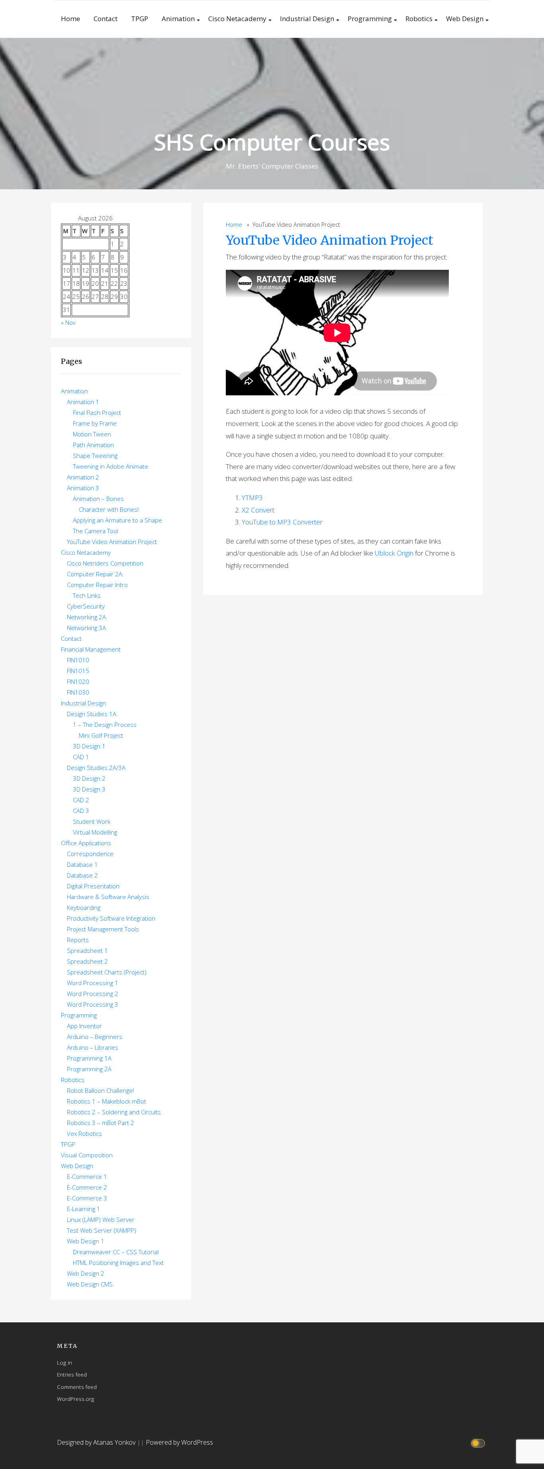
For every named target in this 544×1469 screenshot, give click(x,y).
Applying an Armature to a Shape (117, 520)
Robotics (418, 18)
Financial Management (91, 649)
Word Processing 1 (92, 983)
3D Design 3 (89, 789)
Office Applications (86, 843)
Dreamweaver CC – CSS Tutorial (116, 1252)
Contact (105, 18)
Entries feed (72, 1374)
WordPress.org (75, 1398)
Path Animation (93, 445)
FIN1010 (78, 660)
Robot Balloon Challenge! (100, 1090)
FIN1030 (78, 692)
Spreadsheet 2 (87, 961)
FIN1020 (78, 681)
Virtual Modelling (95, 832)
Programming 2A (89, 1069)
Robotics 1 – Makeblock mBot (106, 1101)
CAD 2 (81, 800)
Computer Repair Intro (97, 585)
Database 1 (82, 864)
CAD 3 (81, 811)
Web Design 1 (85, 1241)
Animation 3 (83, 488)
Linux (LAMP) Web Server (101, 1220)
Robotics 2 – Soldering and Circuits (114, 1112)
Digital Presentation (93, 886)
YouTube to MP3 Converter (282, 521)
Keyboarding (83, 907)
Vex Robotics (84, 1133)
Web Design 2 (85, 1273)
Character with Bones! (109, 509)
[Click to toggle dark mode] (479, 1442)
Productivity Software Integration (111, 918)
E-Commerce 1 (87, 1176)
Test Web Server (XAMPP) (101, 1230)
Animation (178, 18)
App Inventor (84, 1026)
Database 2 (82, 875)
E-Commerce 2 (87, 1187)
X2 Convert (258, 510)
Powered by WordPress (179, 1442)
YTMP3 (252, 497)
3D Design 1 (89, 746)
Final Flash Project (97, 412)
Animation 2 (83, 477)
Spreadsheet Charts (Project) (107, 972)
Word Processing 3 (92, 1004)
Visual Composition (87, 1155)
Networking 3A (86, 628)
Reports (78, 940)
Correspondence (90, 854)
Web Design (464, 18)
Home (70, 18)
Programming (370, 18)
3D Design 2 (89, 778)
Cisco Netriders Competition (105, 563)
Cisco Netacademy (237, 18)
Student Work (91, 821)
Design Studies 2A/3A (96, 768)
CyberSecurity (86, 606)
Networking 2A (86, 617)
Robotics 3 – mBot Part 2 (100, 1123)
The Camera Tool (95, 531)
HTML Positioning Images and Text (118, 1263)
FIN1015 (78, 671)
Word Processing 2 (92, 994)
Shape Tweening (95, 456)
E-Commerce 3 (87, 1198)
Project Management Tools (103, 929)
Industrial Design (307, 18)
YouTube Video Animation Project (329, 240)
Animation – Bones (98, 499)
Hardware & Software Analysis (108, 897)
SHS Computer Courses (272, 142)
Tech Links (87, 595)
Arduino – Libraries (92, 1047)
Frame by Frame (95, 423)
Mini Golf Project (101, 735)
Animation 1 (83, 402)
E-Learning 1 (83, 1209)
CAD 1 (81, 757)
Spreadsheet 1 (87, 950)
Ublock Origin (394, 553)
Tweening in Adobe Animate (110, 466)
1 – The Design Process (105, 725)
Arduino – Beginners (94, 1037)
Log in (64, 1362)
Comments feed (77, 1386)
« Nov (68, 322)
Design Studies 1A (91, 714)
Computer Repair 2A (94, 574)
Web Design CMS (90, 1284)
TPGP (139, 18)
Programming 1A (89, 1058)
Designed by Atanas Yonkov (97, 1442)
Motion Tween (92, 434)
